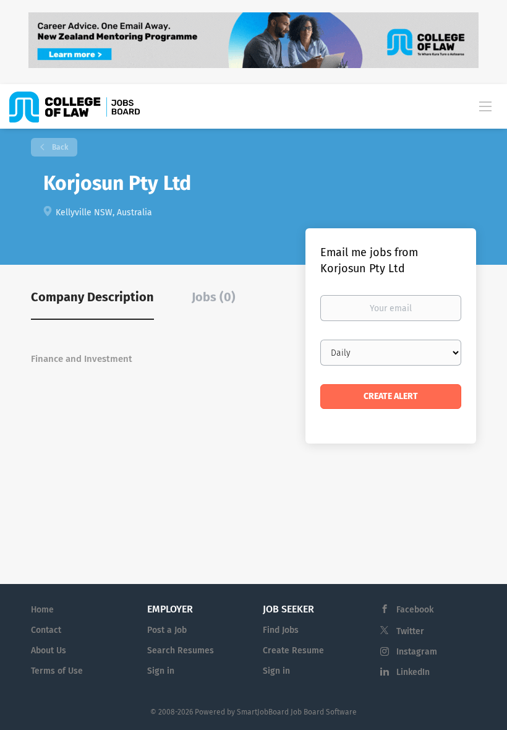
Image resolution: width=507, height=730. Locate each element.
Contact (46, 630)
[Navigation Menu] (485, 106)
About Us (48, 650)
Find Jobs (281, 630)
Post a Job (167, 630)
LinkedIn (413, 672)
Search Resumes (180, 650)
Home (42, 609)
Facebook (414, 609)
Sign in (160, 671)
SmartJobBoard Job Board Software (297, 712)
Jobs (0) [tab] (214, 297)
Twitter (410, 631)
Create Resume (293, 650)
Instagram (416, 651)
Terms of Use (57, 671)
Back (59, 147)
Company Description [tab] (92, 297)
